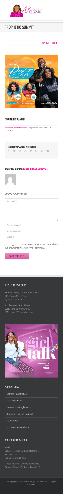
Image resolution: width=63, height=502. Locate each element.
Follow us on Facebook (17, 427)
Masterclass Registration (18, 407)
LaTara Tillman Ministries (17, 128)
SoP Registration (14, 401)
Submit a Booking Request (19, 414)
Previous (45, 43)
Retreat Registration (16, 394)
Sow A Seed (12, 421)
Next (54, 43)
